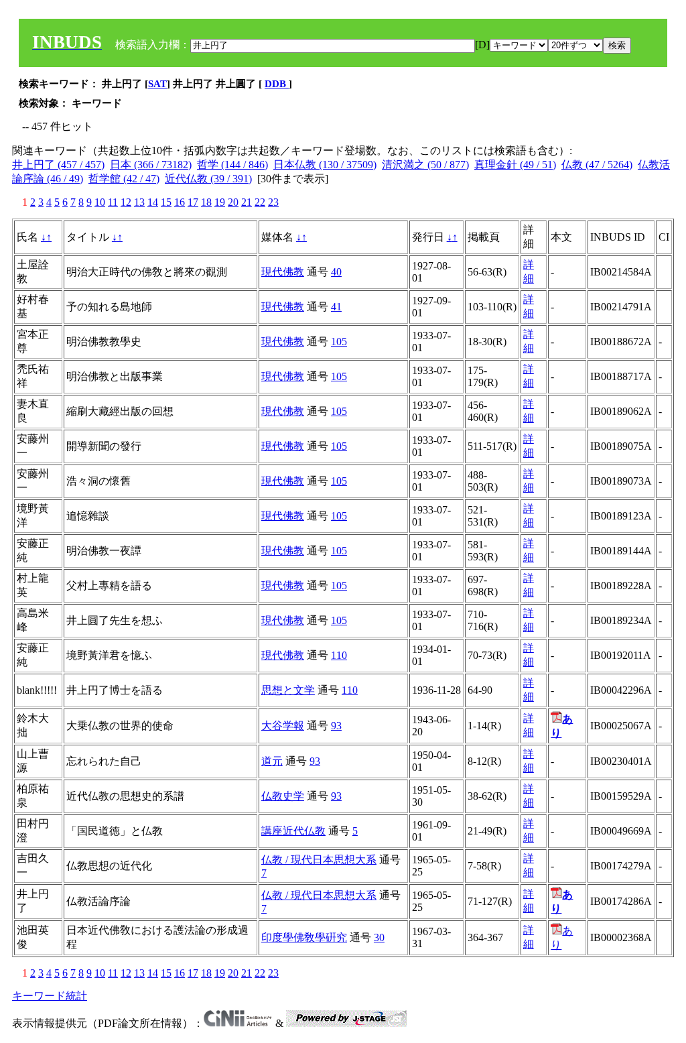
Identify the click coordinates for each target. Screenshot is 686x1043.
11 (113, 202)
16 (179, 202)
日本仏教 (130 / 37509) (324, 164)
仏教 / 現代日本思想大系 (318, 859)
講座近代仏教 (293, 831)
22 (260, 202)
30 (379, 937)
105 (339, 341)
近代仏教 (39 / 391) (208, 178)
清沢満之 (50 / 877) (425, 164)
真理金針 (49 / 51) (515, 164)
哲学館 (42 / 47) (123, 178)
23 (273, 202)
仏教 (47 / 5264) (596, 164)
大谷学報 (282, 725)
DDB (277, 83)
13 (139, 202)
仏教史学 (282, 796)
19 (219, 202)
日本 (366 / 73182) (151, 164)
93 (336, 725)
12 (126, 202)
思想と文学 (288, 690)
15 (166, 202)
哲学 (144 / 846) (232, 164)
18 (206, 202)
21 (246, 202)
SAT (157, 83)
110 (339, 655)
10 (99, 202)
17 (193, 202)
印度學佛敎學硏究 (304, 937)
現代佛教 (282, 272)
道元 (272, 761)
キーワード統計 (49, 995)
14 (152, 202)
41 (336, 306)
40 (336, 272)
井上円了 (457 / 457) (58, 164)
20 (233, 202)
